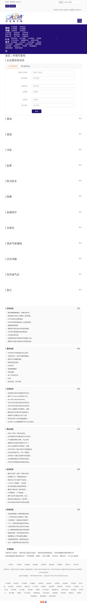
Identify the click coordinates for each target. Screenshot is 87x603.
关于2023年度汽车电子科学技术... (19, 406)
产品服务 (19, 564)
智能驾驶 (55, 593)
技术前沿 (16, 583)
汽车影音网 (30, 556)
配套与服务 (52, 596)
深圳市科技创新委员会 (45, 553)
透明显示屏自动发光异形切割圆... (19, 328)
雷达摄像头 (34, 596)
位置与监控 (46, 593)
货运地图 (11, 372)
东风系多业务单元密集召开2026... (19, 393)
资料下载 (76, 564)
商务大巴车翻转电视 (14, 359)
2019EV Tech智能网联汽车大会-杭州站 (21, 422)
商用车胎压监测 (13, 362)
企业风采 (57, 583)
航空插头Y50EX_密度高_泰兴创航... (20, 316)
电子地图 (11, 593)
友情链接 (35, 564)
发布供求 (66, 10)
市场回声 (43, 586)
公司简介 (10, 564)
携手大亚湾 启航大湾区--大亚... (18, 496)
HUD (9, 378)
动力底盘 (21, 589)
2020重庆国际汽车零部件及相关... (19, 459)
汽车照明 (63, 593)
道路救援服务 (12, 369)
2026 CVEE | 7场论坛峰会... (17, 433)
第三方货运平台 (13, 375)
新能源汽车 (55, 589)
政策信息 (10, 586)
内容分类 (79, 20)
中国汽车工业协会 (11, 553)
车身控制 (73, 589)
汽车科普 (73, 583)
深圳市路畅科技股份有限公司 (64, 553)
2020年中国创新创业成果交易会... (19, 462)
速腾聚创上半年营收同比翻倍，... (19, 536)
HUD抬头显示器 (13, 335)
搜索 (7, 6)
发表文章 (78, 10)
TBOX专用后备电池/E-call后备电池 (19, 322)
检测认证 (71, 593)
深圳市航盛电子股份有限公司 (15, 556)
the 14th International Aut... (17, 399)
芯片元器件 (27, 593)
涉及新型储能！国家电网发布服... (19, 514)
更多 (80, 118)
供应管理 (56, 10)
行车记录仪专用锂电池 (15, 319)
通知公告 (27, 586)
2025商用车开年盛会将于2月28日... (19, 436)
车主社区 (55, 556)
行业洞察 (24, 583)
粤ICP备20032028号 (36, 576)
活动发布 (48, 583)
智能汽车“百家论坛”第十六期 (17, 415)
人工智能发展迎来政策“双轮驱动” (19, 530)
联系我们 (59, 564)
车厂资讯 (35, 586)
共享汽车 (11, 365)
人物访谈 (76, 586)
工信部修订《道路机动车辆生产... (19, 520)
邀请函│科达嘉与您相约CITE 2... (19, 443)
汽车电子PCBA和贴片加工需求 (18, 353)
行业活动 (68, 586)
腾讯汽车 (63, 556)
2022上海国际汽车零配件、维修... (19, 409)
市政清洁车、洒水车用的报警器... (19, 356)
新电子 (38, 556)
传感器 (19, 593)
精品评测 (59, 586)
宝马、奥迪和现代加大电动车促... (19, 542)
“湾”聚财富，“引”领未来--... (17, 493)
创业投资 (65, 583)
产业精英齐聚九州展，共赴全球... (19, 440)
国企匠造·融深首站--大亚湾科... (18, 499)
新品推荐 (51, 586)
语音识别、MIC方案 (14, 381)
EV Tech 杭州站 (73, 556)
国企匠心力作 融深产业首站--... (18, 480)
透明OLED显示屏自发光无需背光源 (19, 341)
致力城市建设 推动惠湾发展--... (18, 486)
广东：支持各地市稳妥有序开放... (19, 523)
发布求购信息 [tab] (13, 66)
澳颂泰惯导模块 (13, 325)
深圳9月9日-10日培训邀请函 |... (18, 418)
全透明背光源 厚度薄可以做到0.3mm (20, 338)
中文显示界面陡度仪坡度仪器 (17, 332)
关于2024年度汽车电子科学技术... (19, 402)
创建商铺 (72, 10)
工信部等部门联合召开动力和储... (19, 526)
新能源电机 (43, 596)
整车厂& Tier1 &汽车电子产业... (18, 396)
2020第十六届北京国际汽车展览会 (19, 455)
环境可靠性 (19, 55)
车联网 (79, 593)
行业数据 (32, 583)
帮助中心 (68, 564)
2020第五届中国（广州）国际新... (19, 452)
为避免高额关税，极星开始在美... (19, 539)
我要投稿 (12, 6)
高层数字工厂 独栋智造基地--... (18, 477)
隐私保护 (51, 564)
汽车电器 (30, 589)
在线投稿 (27, 564)
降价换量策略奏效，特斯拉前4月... (19, 312)
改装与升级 (64, 589)
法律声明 (43, 564)
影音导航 (13, 589)
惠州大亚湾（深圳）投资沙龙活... (19, 473)
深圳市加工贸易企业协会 (27, 553)
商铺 (61, 10)
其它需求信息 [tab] (25, 66)
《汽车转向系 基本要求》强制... (18, 517)
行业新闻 (8, 583)
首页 (7, 55)
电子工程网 (46, 556)
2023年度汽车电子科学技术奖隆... (19, 502)
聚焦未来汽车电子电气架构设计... (19, 412)
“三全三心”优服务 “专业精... (17, 483)
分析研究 (40, 583)
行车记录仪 (46, 589)
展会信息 (19, 586)
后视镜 (37, 589)
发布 (36, 111)
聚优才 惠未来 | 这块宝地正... (17, 489)
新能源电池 (37, 593)
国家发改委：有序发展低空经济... (19, 533)
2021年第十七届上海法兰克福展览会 (20, 449)
